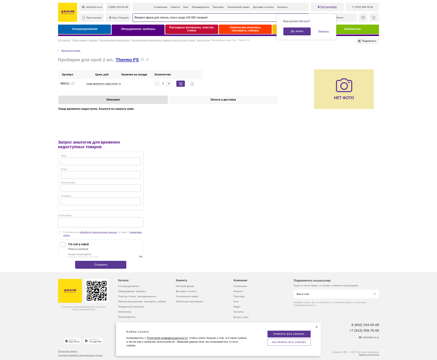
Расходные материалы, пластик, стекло (191, 29)
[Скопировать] (142, 59)
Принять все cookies (289, 334)
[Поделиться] (148, 59)
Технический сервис (238, 7)
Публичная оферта (67, 351)
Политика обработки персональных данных (80, 355)
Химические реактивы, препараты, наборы (245, 29)
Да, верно (297, 31)
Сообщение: (65, 215)
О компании (160, 7)
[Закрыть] (316, 327)
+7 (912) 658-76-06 (364, 330)
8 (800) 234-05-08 (365, 325)
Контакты (282, 7)
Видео (237, 306)
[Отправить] (374, 294)
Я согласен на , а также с (102, 234)
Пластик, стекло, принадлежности (137, 296)
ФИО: (64, 155)
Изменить (323, 31)
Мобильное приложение (189, 301)
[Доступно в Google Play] (93, 341)
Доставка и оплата (263, 7)
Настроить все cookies (289, 342)
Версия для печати (369, 354)
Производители (200, 7)
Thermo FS (127, 59)
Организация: (68, 182)
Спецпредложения (84, 28)
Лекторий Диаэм (185, 286)
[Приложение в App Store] (72, 341)
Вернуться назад (70, 50)
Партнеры (218, 7)
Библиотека (352, 28)
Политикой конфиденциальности (167, 337)
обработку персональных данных (98, 232)
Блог (185, 7)
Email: (64, 169)
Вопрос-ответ (241, 317)
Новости (175, 7)
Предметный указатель (131, 306)
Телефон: (66, 195)
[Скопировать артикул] (73, 83)
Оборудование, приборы (138, 28)
